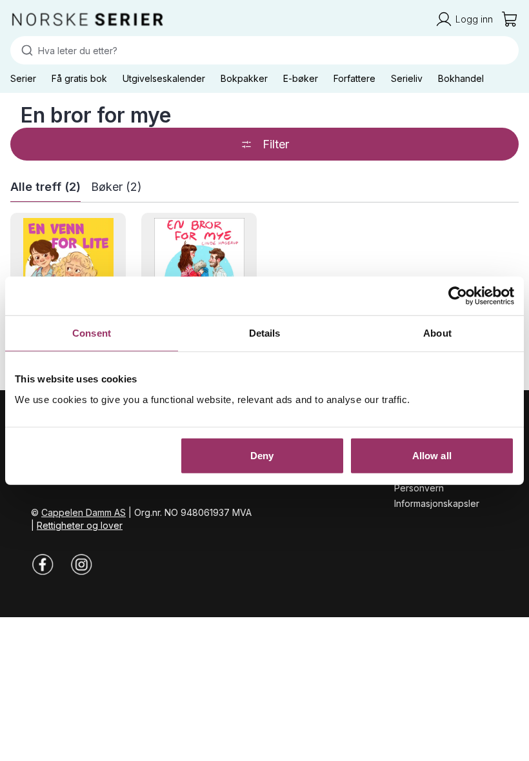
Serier (23, 78)
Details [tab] (265, 333)
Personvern (419, 487)
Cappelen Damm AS (83, 512)
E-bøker (300, 78)
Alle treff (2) (45, 186)
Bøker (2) (116, 186)
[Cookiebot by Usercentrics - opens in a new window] (457, 296)
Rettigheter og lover (80, 525)
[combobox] (264, 50)
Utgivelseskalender (164, 78)
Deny (262, 455)
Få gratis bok (79, 78)
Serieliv (407, 78)
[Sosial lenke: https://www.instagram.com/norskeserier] (81, 564)
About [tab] (437, 333)
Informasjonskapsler (436, 503)
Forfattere (354, 78)
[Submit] (24, 50)
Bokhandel (461, 78)
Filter (276, 144)
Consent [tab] (91, 333)
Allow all (432, 455)
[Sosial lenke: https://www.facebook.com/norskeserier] (42, 564)
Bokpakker (244, 78)
